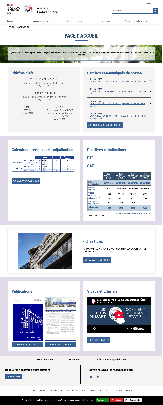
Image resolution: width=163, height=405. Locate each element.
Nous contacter (45, 359)
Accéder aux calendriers (26, 180)
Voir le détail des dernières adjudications (133, 213)
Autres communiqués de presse (105, 124)
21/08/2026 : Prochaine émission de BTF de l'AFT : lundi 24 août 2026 (119, 92)
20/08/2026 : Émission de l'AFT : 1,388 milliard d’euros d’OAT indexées (117, 104)
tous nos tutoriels (98, 340)
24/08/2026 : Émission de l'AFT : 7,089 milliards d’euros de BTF (118, 81)
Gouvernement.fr (74, 390)
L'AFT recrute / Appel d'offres (111, 359)
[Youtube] (92, 378)
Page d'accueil (23, 27)
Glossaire (74, 359)
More (150, 80)
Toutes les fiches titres (97, 259)
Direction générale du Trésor (47, 390)
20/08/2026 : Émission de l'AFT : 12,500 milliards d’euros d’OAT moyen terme (118, 117)
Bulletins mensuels (60, 344)
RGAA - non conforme (122, 391)
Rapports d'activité (27, 344)
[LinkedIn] (98, 378)
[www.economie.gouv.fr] (13, 10)
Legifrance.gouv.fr (98, 390)
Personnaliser (135, 400)
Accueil (11, 27)
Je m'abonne (13, 376)
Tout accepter (102, 400)
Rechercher (155, 10)
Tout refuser (116, 400)
